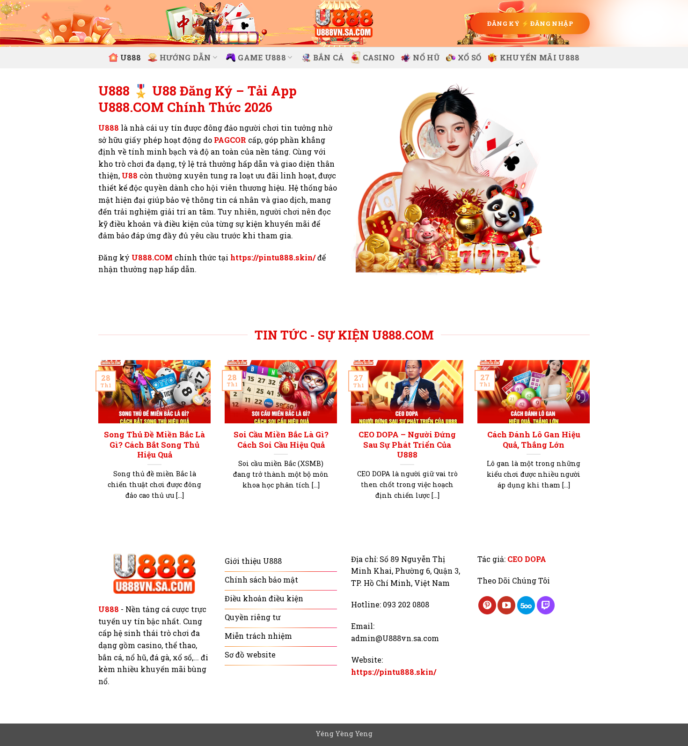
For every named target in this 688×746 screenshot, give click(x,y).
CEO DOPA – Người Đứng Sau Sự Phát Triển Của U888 (407, 444)
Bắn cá (328, 57)
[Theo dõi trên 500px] (526, 605)
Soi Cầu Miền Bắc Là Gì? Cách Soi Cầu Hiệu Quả (281, 439)
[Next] (592, 441)
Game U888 (262, 57)
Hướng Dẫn (185, 57)
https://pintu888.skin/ (272, 257)
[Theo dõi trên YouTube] (506, 605)
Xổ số (470, 57)
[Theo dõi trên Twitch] (546, 605)
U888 (130, 57)
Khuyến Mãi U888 (540, 57)
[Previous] (96, 441)
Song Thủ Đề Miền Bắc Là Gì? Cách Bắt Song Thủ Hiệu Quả (154, 444)
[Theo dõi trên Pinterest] (487, 605)
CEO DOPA (526, 559)
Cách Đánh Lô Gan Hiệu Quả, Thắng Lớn (533, 439)
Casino (379, 57)
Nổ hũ (426, 57)
